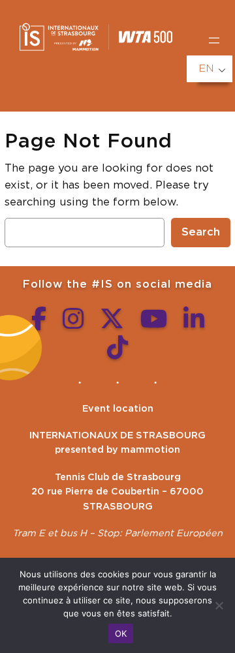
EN (206, 68)
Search (200, 232)
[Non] (218, 605)
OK (121, 633)
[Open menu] (214, 40)
